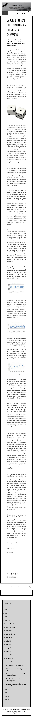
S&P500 (22, 43)
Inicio (18, 587)
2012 (6, 699)
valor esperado (11, 45)
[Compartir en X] (13, 577)
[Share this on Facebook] (11, 574)
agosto (8, 637)
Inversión (17, 42)
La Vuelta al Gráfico (15, 709)
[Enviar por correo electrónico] (10, 577)
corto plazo (21, 40)
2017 (6, 617)
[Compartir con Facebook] (15, 577)
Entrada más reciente (6, 587)
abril (7, 651)
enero (8, 662)
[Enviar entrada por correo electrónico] (7, 577)
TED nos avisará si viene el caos (15, 665)
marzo (8, 655)
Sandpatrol (14, 711)
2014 (6, 692)
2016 (6, 620)
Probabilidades (15, 43)
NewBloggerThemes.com (16, 713)
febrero (8, 658)
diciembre (9, 624)
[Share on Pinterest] (18, 574)
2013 (6, 696)
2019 (6, 610)
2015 (6, 689)
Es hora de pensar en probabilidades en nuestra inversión (16, 27)
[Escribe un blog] (12, 577)
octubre (8, 630)
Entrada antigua (28, 587)
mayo (8, 648)
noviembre (9, 627)
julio (7, 641)
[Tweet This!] (13, 574)
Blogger (28, 709)
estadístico (10, 42)
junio (7, 644)
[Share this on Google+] (15, 574)
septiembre (10, 634)
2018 (6, 613)
